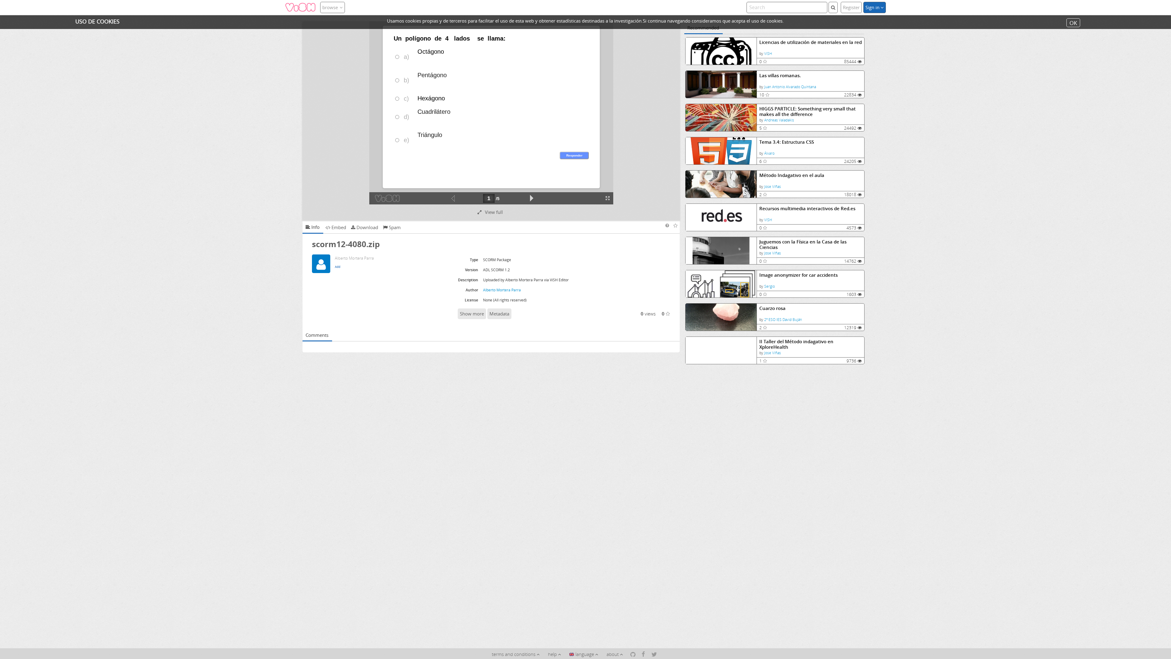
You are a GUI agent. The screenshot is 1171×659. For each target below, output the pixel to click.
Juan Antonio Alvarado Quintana (790, 86)
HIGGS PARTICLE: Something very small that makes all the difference (807, 111)
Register (851, 7)
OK (1073, 22)
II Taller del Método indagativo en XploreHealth (796, 344)
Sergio (769, 286)
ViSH (768, 53)
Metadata (499, 314)
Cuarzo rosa (772, 308)
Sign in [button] (873, 7)
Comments (317, 335)
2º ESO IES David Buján (783, 319)
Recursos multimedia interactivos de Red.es (807, 208)
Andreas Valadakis (779, 120)
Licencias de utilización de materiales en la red (810, 42)
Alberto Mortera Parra (502, 290)
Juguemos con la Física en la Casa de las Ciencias (803, 244)
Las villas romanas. (780, 75)
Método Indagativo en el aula (791, 175)
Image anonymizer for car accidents (798, 275)
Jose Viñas (772, 186)
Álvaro (769, 153)
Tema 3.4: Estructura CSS (786, 142)
